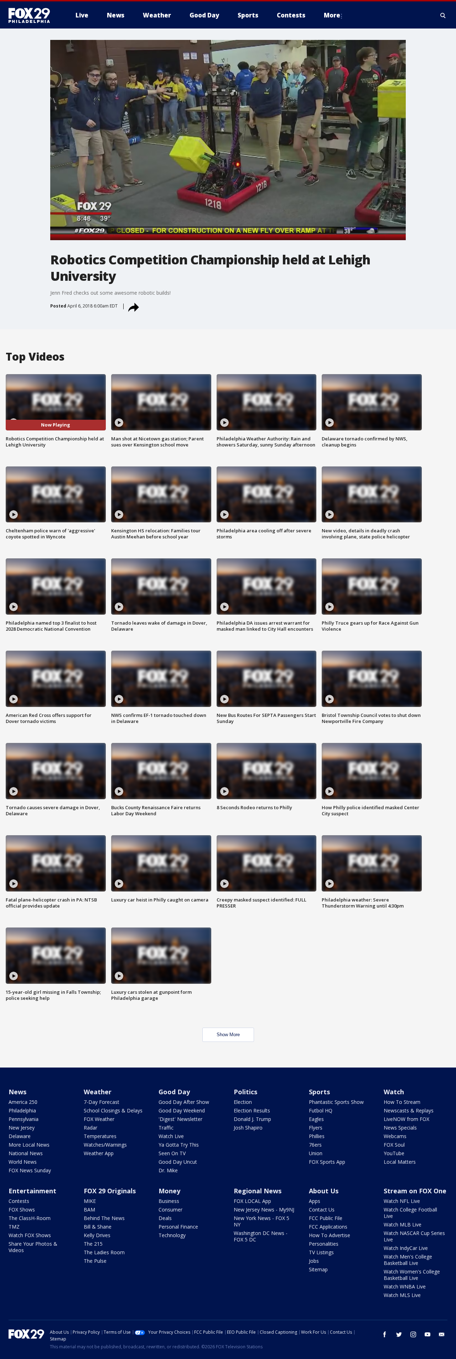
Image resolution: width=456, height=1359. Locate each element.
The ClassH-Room (30, 1218)
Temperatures (100, 1136)
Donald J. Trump (252, 1119)
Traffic (166, 1127)
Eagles (316, 1119)
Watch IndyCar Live (406, 1248)
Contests (19, 1201)
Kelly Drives (97, 1235)
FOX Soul (394, 1144)
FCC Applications (328, 1226)
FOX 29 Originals (110, 1191)
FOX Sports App (327, 1161)
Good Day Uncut (178, 1161)
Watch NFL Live (402, 1201)
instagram (413, 1334)
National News (26, 1153)
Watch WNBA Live (405, 1286)
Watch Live (171, 1136)
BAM (89, 1209)
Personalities (323, 1243)
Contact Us (322, 1209)
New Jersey (22, 1127)
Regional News (257, 1191)
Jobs (314, 1260)
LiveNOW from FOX (406, 1119)
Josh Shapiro (248, 1127)
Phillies (317, 1136)
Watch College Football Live (410, 1212)
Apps (314, 1201)
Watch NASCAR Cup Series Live (414, 1236)
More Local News (29, 1144)
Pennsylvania (23, 1119)
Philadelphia (22, 1110)
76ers (315, 1144)
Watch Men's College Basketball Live (408, 1259)
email (441, 1334)
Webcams (395, 1136)
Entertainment (32, 1191)
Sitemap (318, 1269)
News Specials (400, 1127)
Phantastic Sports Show (336, 1102)
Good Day (174, 1091)
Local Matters (400, 1161)
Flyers (315, 1127)
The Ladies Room (104, 1252)
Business (169, 1201)
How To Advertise (329, 1235)
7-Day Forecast (101, 1102)
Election (243, 1102)
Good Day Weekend (182, 1110)
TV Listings (321, 1252)
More (332, 15)
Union (315, 1153)
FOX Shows (22, 1209)
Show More (228, 1034)
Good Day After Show (184, 1102)
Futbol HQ (320, 1110)
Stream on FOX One (415, 1191)
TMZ (14, 1226)
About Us (323, 1191)
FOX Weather (99, 1119)
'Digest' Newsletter (180, 1119)
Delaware (20, 1136)
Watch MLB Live (402, 1224)
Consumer (170, 1209)
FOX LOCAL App (252, 1201)
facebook (384, 1334)
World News (23, 1161)
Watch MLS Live (402, 1295)
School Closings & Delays (113, 1110)
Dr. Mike (168, 1170)
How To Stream (402, 1102)
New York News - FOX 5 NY (261, 1221)
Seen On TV (172, 1153)
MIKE (90, 1201)
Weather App (99, 1153)
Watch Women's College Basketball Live (412, 1274)
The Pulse (95, 1260)
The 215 (93, 1243)
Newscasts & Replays (409, 1110)
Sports (319, 1091)
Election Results (252, 1110)
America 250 (23, 1102)
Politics (245, 1091)
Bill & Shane (98, 1226)
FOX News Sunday (30, 1170)
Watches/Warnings (105, 1144)
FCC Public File (325, 1218)
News (17, 1091)
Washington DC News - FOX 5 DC (260, 1236)
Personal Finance (178, 1226)
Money (169, 1191)
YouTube (394, 1153)
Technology (172, 1235)
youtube (427, 1334)
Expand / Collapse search (443, 15)
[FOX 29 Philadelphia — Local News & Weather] (32, 15)
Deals (165, 1218)
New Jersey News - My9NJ (264, 1209)
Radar (90, 1127)
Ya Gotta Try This (179, 1144)
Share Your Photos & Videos (33, 1247)
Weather (98, 1091)
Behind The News (104, 1218)
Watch (394, 1091)
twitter (399, 1334)
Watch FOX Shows (30, 1235)
